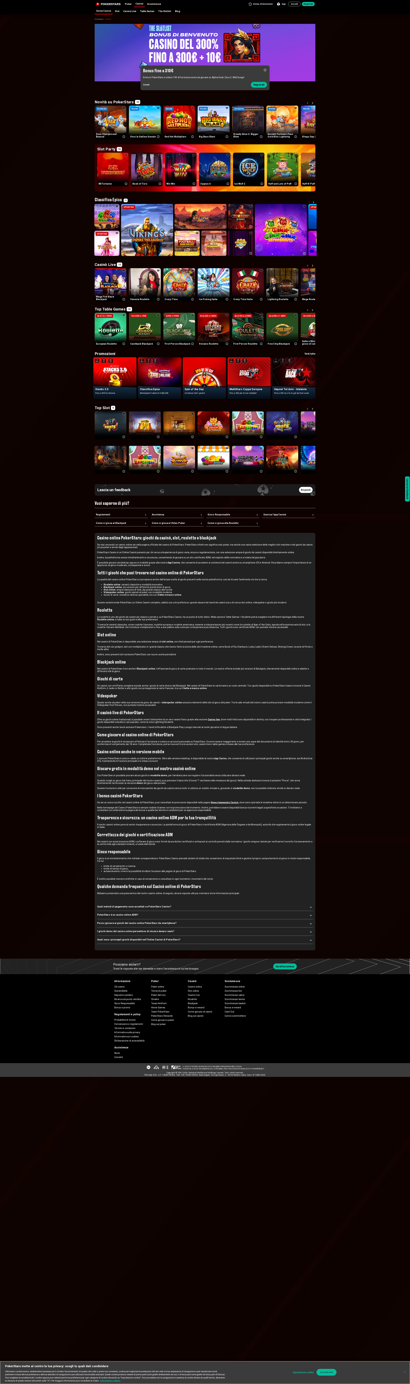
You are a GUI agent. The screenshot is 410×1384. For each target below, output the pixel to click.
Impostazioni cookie (303, 1372)
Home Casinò (103, 11)
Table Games (147, 11)
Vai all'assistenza (285, 966)
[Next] (313, 103)
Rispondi (306, 490)
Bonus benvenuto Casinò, (225, 802)
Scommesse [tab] (154, 4)
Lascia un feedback (407, 489)
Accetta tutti (326, 1372)
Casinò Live (129, 11)
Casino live (214, 719)
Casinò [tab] (139, 3)
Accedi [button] (294, 4)
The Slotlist (164, 11)
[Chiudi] (404, 1372)
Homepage (99, 19)
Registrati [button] (308, 4)
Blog (177, 11)
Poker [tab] (128, 4)
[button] (260, 4)
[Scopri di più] (265, 69)
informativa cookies (110, 1381)
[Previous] (308, 103)
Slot (117, 11)
